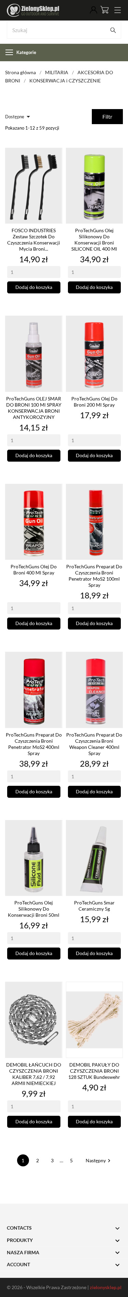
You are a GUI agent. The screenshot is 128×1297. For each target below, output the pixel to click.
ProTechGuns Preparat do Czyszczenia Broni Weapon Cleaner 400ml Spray (94, 744)
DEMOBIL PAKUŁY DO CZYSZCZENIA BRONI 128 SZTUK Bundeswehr (94, 1071)
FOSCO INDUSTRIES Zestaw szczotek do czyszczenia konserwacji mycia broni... (33, 239)
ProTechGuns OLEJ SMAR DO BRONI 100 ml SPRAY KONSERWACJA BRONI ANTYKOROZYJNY (33, 408)
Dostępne (18, 117)
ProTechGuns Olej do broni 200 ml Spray (94, 402)
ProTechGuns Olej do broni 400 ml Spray (34, 569)
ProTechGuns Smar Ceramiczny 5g (94, 906)
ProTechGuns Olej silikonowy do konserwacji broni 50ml (33, 909)
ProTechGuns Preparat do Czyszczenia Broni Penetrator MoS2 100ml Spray (94, 576)
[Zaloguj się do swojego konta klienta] (93, 10)
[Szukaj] (113, 30)
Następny (99, 1160)
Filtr (107, 116)
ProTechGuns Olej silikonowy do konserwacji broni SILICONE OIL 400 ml (94, 239)
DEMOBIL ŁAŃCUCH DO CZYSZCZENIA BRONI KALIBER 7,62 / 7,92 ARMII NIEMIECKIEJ (33, 1074)
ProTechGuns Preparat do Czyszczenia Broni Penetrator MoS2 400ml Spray (34, 744)
